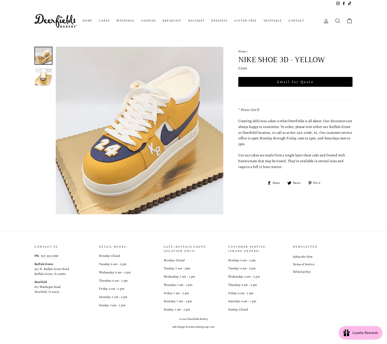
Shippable (273, 20)
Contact (296, 20)
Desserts (219, 20)
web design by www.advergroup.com (193, 327)
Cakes (104, 20)
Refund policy (302, 272)
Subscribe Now (303, 257)
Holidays (196, 20)
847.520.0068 (49, 256)
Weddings (125, 20)
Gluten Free (245, 20)
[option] (140, 130)
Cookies (148, 20)
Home (87, 20)
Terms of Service (303, 264)
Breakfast (172, 20)
